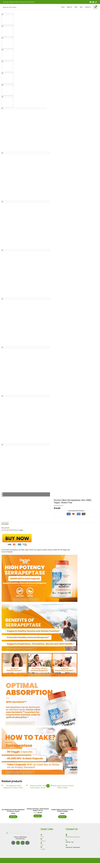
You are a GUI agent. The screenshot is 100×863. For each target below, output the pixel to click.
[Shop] (41, 843)
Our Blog (43, 849)
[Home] (41, 835)
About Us (69, 7)
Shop (76, 7)
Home (63, 7)
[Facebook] (90, 2)
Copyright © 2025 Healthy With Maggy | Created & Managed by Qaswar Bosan (50, 860)
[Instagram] (93, 2)
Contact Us (88, 7)
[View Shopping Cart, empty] (95, 7)
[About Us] (41, 839)
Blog (81, 7)
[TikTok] (96, 2)
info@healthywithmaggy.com (73, 837)
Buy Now (13, 817)
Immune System (58, 505)
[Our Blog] (41, 847)
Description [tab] (5, 524)
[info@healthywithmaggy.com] (66, 835)
